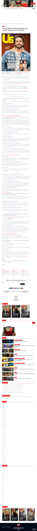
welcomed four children (18, 83)
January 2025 (4, 439)
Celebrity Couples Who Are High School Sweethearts (9, 233)
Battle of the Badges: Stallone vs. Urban (19, 350)
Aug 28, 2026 (7, 316)
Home (5, 8)
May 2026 (3, 409)
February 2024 (4, 460)
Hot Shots (3, 479)
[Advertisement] (19, 16)
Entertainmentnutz (18, 6)
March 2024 (3, 458)
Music (3, 486)
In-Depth (16, 340)
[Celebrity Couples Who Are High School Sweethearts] (16, 273)
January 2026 (4, 417)
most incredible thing (11, 217)
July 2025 (3, 428)
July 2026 (3, 405)
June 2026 (3, 407)
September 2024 (4, 447)
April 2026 (3, 411)
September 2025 (4, 424)
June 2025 (3, 430)
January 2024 (4, 462)
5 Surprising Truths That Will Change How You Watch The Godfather (23, 355)
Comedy (3, 473)
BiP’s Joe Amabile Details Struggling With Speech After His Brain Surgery (25, 315)
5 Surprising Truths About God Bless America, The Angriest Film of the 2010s (24, 364)
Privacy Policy (9, 8)
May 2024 (3, 454)
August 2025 (3, 426)
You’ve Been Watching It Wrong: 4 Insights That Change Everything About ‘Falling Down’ (24, 374)
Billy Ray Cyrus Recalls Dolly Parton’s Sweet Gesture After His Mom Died (16, 315)
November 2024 (4, 443)
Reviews (3, 494)
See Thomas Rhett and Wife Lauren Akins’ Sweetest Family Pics (11, 154)
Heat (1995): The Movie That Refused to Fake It (20, 341)
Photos (3, 492)
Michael (5, 32)
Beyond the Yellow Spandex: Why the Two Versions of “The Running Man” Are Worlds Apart (24, 346)
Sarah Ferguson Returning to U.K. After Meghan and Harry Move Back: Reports (12, 392)
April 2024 (3, 456)
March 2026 (3, 413)
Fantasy (3, 477)
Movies (18, 358)
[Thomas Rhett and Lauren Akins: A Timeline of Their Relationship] (7, 273)
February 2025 (4, 437)
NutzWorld (13, 8)
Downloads (3, 475)
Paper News (5, 527)
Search (4, 320)
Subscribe (21, 8)
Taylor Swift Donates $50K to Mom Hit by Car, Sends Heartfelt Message (11, 390)
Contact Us (17, 8)
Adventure (3, 469)
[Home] (3, 8)
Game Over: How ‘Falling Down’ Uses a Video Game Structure (22, 378)
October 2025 (4, 422)
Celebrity (3, 471)
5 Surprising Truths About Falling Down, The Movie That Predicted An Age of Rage (24, 369)
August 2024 (3, 449)
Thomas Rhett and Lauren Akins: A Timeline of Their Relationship (11, 115)
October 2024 (4, 445)
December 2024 (4, 441)
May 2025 (3, 432)
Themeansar (9, 527)
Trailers (3, 501)
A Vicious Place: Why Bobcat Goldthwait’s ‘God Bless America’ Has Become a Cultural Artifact (23, 360)
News (3, 26)
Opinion (21, 340)
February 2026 (4, 415)
